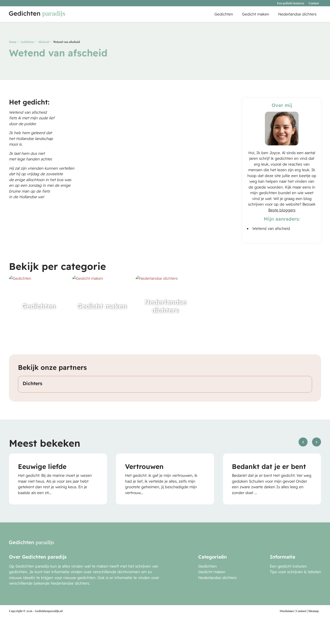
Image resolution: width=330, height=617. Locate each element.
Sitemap (313, 611)
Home (13, 42)
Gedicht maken (255, 14)
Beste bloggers (281, 210)
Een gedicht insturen (290, 3)
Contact (314, 3)
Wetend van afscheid (271, 228)
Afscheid (43, 42)
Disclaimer (287, 611)
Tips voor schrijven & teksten (295, 571)
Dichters (32, 383)
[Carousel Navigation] (310, 445)
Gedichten (223, 14)
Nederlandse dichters (297, 14)
